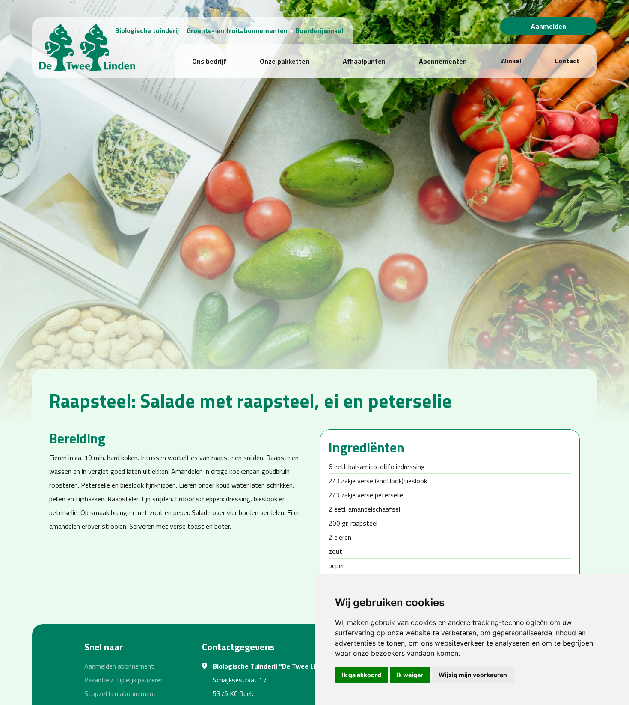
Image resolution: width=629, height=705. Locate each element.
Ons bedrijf (209, 61)
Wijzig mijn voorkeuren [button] (473, 674)
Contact (567, 61)
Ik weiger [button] (410, 674)
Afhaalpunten (364, 61)
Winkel (510, 61)
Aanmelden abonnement (119, 666)
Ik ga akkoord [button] (361, 674)
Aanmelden (548, 26)
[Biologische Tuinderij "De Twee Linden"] (87, 47)
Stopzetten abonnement (120, 693)
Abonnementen (443, 61)
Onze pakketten (284, 61)
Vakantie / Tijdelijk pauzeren (124, 680)
